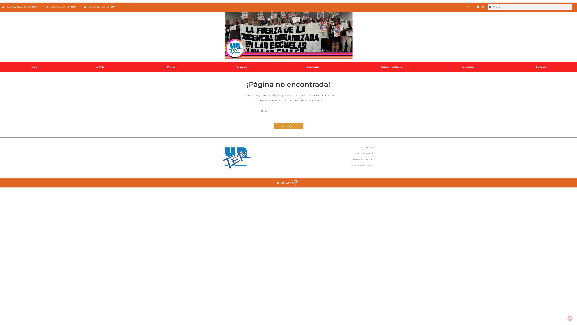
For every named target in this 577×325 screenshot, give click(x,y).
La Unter (100, 67)
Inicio (34, 67)
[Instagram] (468, 7)
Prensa (171, 67)
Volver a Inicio (288, 126)
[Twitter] (483, 7)
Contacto (541, 67)
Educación (242, 67)
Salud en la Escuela (392, 67)
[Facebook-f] (473, 7)
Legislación (313, 67)
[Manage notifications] (570, 318)
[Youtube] (478, 7)
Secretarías (468, 67)
